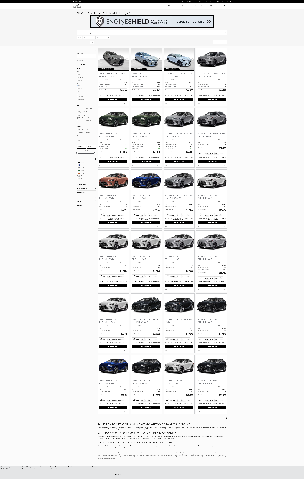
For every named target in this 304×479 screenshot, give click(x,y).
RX (91, 42)
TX (145, 427)
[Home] (77, 6)
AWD (79, 37)
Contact (170, 474)
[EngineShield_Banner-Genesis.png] (152, 21)
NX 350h (136, 427)
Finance (189, 5)
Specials (203, 5)
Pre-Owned (183, 5)
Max (87, 144)
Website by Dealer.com (118, 474)
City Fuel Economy (80, 53)
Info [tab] (120, 79)
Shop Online (168, 5)
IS (127, 427)
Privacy (178, 474)
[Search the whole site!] (230, 5)
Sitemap (185, 474)
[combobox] (86, 56)
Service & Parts (210, 5)
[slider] (77, 153)
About (224, 5)
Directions (162, 474)
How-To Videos (218, 5)
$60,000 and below (89, 37)
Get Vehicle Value (196, 5)
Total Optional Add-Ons (104, 86)
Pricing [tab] (106, 79)
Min (77, 144)
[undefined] (152, 21)
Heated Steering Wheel (103, 37)
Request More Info (113, 99)
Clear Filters (98, 42)
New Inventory (175, 5)
